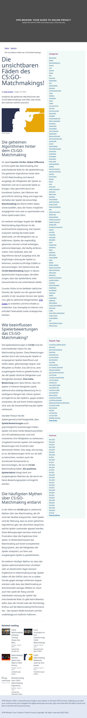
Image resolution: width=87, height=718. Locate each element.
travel (50, 242)
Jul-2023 (51, 457)
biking (51, 250)
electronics (52, 275)
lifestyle (51, 179)
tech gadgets (53, 129)
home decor (52, 159)
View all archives (54, 515)
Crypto (51, 310)
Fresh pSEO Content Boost (57, 313)
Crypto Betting (53, 318)
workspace (52, 247)
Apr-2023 (52, 467)
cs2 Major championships (56, 377)
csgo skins (52, 362)
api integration (53, 360)
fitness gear (52, 194)
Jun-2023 (51, 495)
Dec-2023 (52, 480)
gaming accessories (55, 171)
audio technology (54, 202)
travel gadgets (53, 257)
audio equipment (54, 164)
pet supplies (52, 156)
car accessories (53, 106)
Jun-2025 (51, 513)
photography (53, 134)
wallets (51, 295)
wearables (52, 240)
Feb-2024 (52, 452)
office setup (52, 273)
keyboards (52, 300)
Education (52, 88)
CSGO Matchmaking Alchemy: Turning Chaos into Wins (17, 636)
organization (52, 298)
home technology (54, 285)
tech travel (52, 187)
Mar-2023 (52, 439)
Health (51, 103)
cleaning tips (52, 126)
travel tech (52, 293)
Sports (51, 101)
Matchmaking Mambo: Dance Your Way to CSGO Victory (17, 660)
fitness (51, 182)
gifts (50, 209)
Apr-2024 (52, 492)
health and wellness (55, 207)
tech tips (51, 174)
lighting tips (52, 214)
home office (52, 113)
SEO (50, 75)
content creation (54, 280)
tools (50, 184)
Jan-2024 (51, 482)
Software (51, 96)
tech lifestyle (52, 290)
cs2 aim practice (54, 357)
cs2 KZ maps (52, 375)
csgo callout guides (54, 385)
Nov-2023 (52, 442)
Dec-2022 (52, 465)
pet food (51, 410)
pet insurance (53, 408)
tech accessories (54, 111)
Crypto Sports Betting (55, 305)
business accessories (55, 278)
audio (50, 260)
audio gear (52, 192)
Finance (51, 65)
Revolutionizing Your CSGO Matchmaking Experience (17, 682)
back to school (53, 204)
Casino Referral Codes (55, 323)
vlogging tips (52, 245)
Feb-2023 (52, 497)
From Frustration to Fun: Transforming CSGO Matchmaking (39, 636)
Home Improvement (55, 91)
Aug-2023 (52, 449)
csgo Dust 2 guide (54, 390)
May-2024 (52, 455)
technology (52, 123)
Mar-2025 (52, 508)
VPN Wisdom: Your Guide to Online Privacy (43, 20)
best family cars (53, 355)
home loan (52, 352)
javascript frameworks (55, 350)
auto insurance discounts (56, 372)
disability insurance (54, 418)
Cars (50, 68)
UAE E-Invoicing (53, 131)
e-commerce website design (57, 345)
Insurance (52, 78)
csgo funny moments (55, 398)
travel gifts (52, 235)
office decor (52, 255)
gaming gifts (52, 141)
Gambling (52, 116)
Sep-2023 (52, 477)
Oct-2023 (51, 487)
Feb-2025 (52, 503)
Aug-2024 (52, 475)
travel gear (52, 237)
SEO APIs (51, 108)
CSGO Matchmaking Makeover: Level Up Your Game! (39, 660)
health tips (52, 252)
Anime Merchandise (55, 149)
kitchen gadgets (53, 265)
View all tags (53, 420)
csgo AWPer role (54, 388)
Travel (51, 93)
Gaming (13, 48)
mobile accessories (54, 219)
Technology (52, 98)
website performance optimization (59, 403)
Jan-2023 (51, 470)
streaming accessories (55, 227)
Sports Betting (53, 199)
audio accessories (54, 189)
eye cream (52, 347)
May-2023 (52, 490)
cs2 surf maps (53, 415)
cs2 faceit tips (53, 413)
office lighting (53, 303)
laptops (51, 262)
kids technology (53, 217)
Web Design (52, 58)
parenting (52, 197)
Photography (53, 80)
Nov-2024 (52, 460)
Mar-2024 (52, 447)
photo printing (53, 395)
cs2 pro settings (53, 380)
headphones (52, 288)
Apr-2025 (52, 505)
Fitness (51, 73)
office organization (54, 121)
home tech (52, 308)
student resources (54, 222)
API (50, 321)
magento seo (53, 382)
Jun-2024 (51, 472)
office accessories (54, 270)
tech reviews (52, 177)
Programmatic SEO (54, 118)
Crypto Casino (53, 316)
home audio (52, 161)
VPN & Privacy (53, 326)
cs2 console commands (56, 367)
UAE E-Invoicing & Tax (55, 139)
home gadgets (53, 146)
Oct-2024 (51, 444)
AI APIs (51, 144)
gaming (51, 230)
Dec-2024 (52, 500)
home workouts (53, 365)
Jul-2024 (51, 462)
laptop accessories (54, 212)
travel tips (52, 283)
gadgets (51, 166)
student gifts (52, 225)
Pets (50, 83)
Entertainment (53, 86)
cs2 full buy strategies (55, 400)
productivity (52, 154)
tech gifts (51, 232)
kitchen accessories (55, 267)
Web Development (54, 63)
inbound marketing (54, 370)
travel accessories (54, 169)
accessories (52, 151)
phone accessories (54, 136)
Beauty (51, 60)
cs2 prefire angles (54, 405)
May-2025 (52, 510)
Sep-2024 (52, 485)
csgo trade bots (53, 393)
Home (7, 48)
